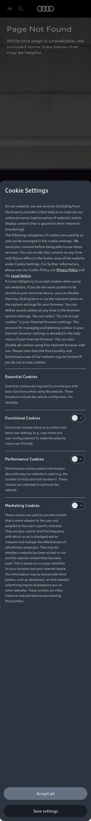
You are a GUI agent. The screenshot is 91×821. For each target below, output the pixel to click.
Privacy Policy (67, 270)
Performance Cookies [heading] (24, 459)
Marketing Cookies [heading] (22, 505)
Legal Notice (21, 276)
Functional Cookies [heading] (22, 417)
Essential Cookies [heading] (21, 376)
